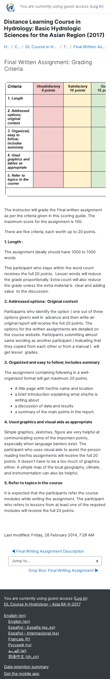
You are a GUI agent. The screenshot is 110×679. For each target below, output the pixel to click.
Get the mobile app (21, 673)
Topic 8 (66, 46)
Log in (96, 6)
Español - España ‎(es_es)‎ (31, 627)
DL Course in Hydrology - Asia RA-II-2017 (41, 46)
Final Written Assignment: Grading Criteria (89, 46)
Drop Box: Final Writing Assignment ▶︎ (63, 570)
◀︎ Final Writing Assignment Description (48, 551)
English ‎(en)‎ (15, 615)
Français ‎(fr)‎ (19, 639)
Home (6, 46)
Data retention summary (26, 666)
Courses (17, 46)
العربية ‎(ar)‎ (17, 650)
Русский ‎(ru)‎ (20, 645)
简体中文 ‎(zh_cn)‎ (23, 656)
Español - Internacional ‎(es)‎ (33, 633)
